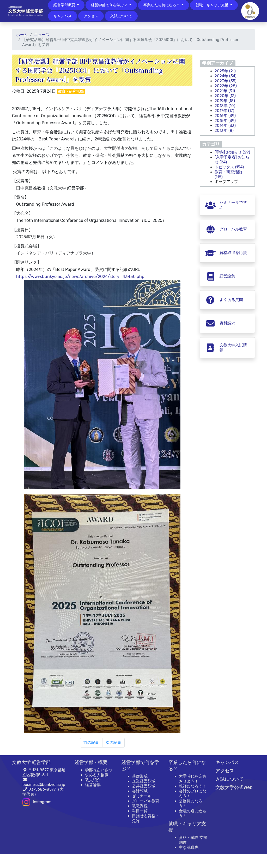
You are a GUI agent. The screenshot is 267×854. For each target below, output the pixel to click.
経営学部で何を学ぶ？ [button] (109, 5)
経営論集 (93, 784)
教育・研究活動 (71, 91)
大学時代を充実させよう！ (192, 779)
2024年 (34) (225, 76)
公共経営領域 (143, 786)
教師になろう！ (192, 786)
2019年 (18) (225, 100)
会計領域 (140, 791)
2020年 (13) (225, 95)
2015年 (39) (225, 120)
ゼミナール (141, 796)
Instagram (42, 801)
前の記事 (91, 742)
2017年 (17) (224, 110)
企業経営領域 (143, 781)
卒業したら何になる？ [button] (162, 5)
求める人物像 (96, 775)
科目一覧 (140, 811)
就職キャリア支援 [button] (212, 5)
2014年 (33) (225, 125)
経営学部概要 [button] (64, 5)
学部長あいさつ (98, 770)
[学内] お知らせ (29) (232, 152)
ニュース (42, 34)
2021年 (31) (225, 90)
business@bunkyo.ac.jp (43, 784)
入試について (121, 16)
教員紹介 (93, 780)
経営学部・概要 (91, 762)
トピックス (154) (229, 167)
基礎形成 (140, 776)
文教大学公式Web (234, 787)
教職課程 (140, 806)
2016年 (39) (225, 115)
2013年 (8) (224, 130)
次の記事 (113, 742)
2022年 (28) (226, 86)
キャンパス (62, 16)
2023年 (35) (225, 81)
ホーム (22, 34)
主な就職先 (188, 847)
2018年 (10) (225, 105)
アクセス (91, 16)
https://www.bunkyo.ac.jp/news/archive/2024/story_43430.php (80, 276)
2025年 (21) (225, 71)
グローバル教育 (145, 801)
